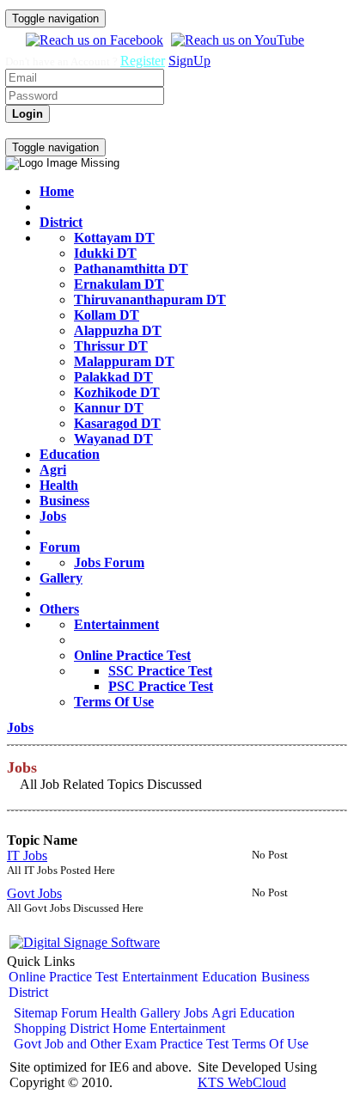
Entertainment (116, 624)
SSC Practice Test (160, 670)
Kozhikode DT (117, 392)
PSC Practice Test (160, 686)
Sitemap (36, 1012)
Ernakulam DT (119, 284)
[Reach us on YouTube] (235, 40)
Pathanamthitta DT (131, 268)
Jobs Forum (109, 562)
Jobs (53, 516)
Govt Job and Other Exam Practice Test (121, 1043)
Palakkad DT (113, 377)
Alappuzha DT (118, 330)
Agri (53, 469)
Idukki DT (105, 253)
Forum (60, 547)
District (61, 222)
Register (142, 60)
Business (64, 500)
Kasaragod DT (117, 423)
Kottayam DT (114, 237)
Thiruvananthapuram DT (150, 299)
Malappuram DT (124, 361)
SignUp (189, 60)
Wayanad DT (113, 438)
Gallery (61, 578)
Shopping (40, 1028)
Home (57, 191)
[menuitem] (24, 130)
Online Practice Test (132, 655)
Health (59, 485)
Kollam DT (106, 315)
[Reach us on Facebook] (92, 40)
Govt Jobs (34, 893)
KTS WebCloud (242, 1082)
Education (70, 454)
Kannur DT (108, 407)
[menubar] (110, 130)
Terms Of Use (114, 701)
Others (59, 609)
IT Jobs (27, 855)
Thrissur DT (111, 346)
